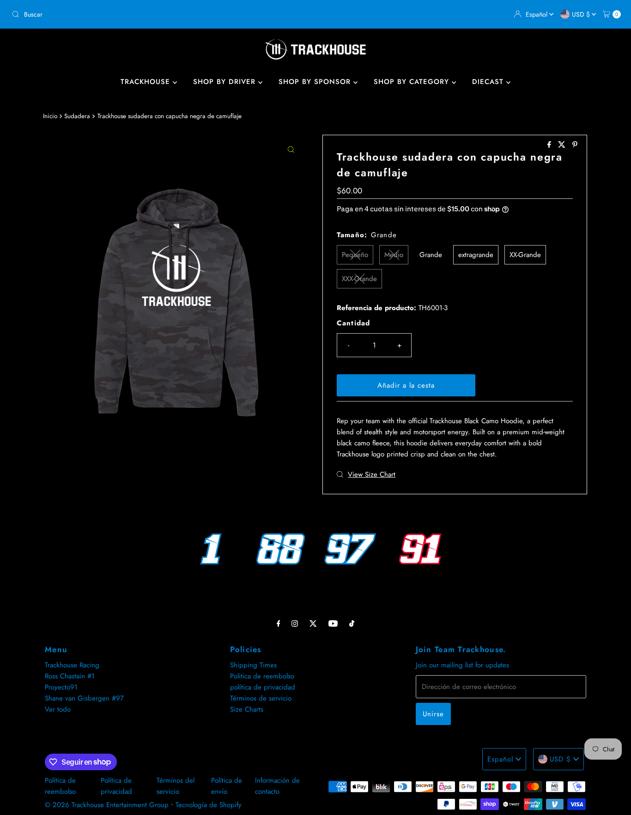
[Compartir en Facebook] (550, 145)
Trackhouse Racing (72, 665)
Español (537, 14)
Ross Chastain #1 (70, 676)
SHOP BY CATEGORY (413, 82)
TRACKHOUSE (147, 82)
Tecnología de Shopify (209, 805)
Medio (393, 255)
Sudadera (77, 116)
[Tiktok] (351, 623)
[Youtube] (333, 623)
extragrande (475, 255)
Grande (430, 255)
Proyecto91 (61, 687)
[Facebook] (278, 623)
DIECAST (489, 82)
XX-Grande (525, 255)
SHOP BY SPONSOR (316, 82)
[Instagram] (294, 623)
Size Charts (246, 709)
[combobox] (160, 14)
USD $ (582, 14)
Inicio (50, 116)
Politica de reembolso (262, 676)
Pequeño (355, 255)
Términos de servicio (260, 698)
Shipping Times (253, 665)
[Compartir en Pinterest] (574, 145)
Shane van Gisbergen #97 (84, 698)
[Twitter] (313, 623)
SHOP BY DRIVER (225, 82)
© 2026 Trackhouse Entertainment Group (107, 805)
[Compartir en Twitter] (563, 145)
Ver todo (58, 709)
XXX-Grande (359, 279)
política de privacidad (262, 687)
